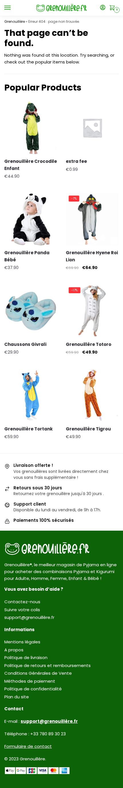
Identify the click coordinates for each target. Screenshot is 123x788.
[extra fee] (92, 127)
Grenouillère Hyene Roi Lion (92, 256)
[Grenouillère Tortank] (30, 395)
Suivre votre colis (22, 610)
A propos (13, 650)
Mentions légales (22, 642)
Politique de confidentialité (33, 689)
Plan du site (16, 697)
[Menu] (12, 8)
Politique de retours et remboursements (47, 665)
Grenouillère (14, 21)
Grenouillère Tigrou (88, 429)
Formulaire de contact (28, 746)
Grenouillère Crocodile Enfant (30, 164)
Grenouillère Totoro (88, 344)
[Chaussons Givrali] (30, 310)
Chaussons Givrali (25, 344)
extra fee (76, 161)
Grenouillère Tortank (28, 429)
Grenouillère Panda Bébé (26, 256)
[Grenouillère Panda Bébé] (30, 219)
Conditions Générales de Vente (38, 673)
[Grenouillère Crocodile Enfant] (30, 127)
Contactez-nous (22, 602)
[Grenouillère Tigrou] (92, 395)
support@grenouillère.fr (29, 617)
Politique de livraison (25, 657)
